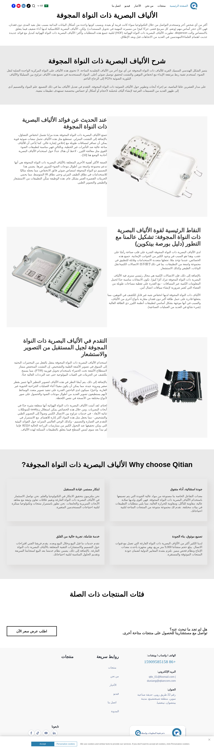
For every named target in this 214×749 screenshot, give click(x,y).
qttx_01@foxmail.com (161, 676)
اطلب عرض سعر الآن (31, 631)
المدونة (115, 711)
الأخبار (137, 5)
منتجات (161, 5)
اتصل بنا (116, 5)
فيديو (127, 5)
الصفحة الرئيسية (179, 5)
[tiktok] (29, 6)
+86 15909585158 (160, 661)
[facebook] (14, 6)
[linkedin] (24, 6)
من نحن (149, 5)
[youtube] (19, 6)
